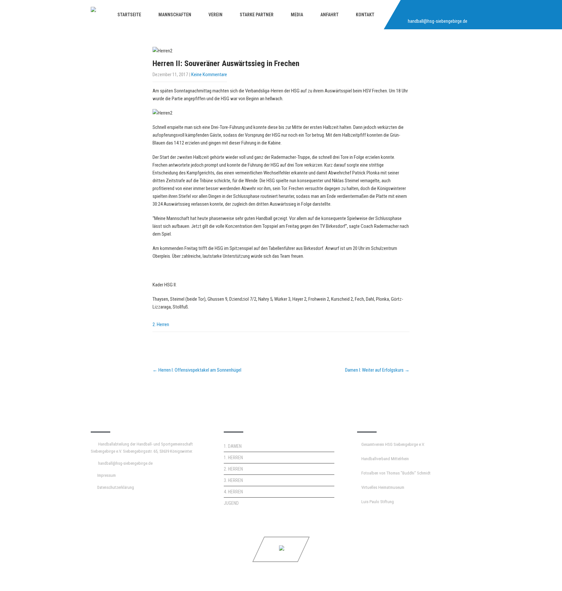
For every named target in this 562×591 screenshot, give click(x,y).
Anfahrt (329, 14)
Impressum (106, 475)
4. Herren (233, 491)
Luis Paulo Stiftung (377, 501)
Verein (215, 14)
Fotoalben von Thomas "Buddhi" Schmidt (396, 473)
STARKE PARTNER (257, 14)
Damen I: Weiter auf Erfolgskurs (377, 370)
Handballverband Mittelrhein (385, 458)
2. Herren (161, 324)
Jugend (231, 503)
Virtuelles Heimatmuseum (382, 487)
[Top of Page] (543, 577)
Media (297, 14)
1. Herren (233, 457)
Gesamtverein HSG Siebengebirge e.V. (393, 444)
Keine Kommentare (209, 74)
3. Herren (233, 480)
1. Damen (233, 446)
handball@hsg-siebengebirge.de (437, 21)
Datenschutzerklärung (115, 487)
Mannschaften (174, 14)
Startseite (129, 14)
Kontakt (365, 14)
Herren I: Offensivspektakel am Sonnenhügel (197, 370)
